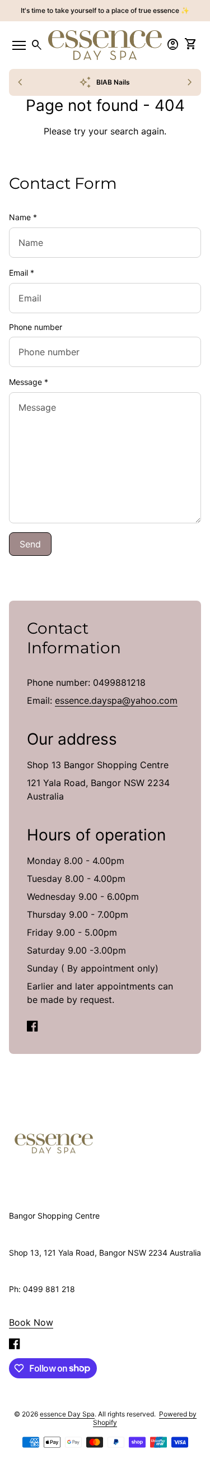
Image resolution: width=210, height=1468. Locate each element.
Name (23, 217)
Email (21, 272)
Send (30, 544)
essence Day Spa (67, 1414)
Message (28, 382)
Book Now (31, 1322)
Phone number (35, 327)
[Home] (54, 1143)
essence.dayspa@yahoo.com (116, 700)
